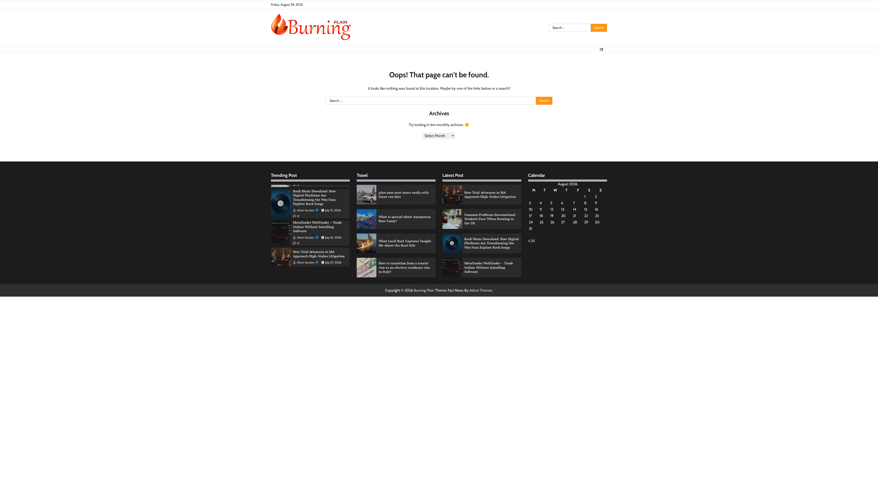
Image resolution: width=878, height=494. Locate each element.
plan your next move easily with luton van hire (404, 194)
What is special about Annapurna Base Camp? (405, 219)
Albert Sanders (305, 210)
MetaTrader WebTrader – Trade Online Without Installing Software (317, 226)
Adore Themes (480, 290)
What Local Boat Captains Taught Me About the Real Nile (405, 243)
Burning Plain (424, 290)
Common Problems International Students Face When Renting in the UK (489, 218)
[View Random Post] (601, 49)
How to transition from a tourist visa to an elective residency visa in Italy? (404, 267)
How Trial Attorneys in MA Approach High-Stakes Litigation (319, 254)
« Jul (531, 240)
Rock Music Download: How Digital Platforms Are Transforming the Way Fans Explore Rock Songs (314, 197)
